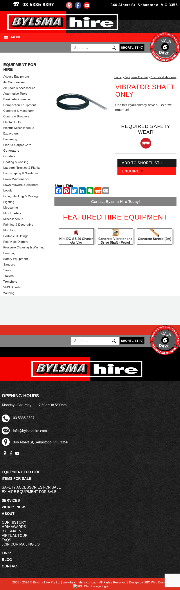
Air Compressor (14, 82)
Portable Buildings (15, 236)
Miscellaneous (13, 219)
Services (11, 500)
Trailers (8, 276)
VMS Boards (12, 287)
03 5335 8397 (46, 4)
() (132, 47)
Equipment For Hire (19, 67)
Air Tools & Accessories (19, 88)
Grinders (9, 156)
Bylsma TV (12, 531)
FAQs (6, 540)
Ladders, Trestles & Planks (21, 167)
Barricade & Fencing (17, 99)
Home (118, 77)
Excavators (11, 133)
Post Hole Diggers (15, 241)
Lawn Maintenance (16, 179)
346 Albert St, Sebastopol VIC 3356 (144, 5)
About (8, 514)
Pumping (9, 253)
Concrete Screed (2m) (154, 239)
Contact (10, 566)
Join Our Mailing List (22, 544)
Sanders (9, 264)
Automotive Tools (15, 93)
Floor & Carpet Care (17, 145)
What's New (13, 507)
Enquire (131, 171)
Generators (11, 150)
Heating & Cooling (15, 162)
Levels (7, 190)
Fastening (10, 139)
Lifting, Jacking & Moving (20, 196)
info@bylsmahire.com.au (32, 431)
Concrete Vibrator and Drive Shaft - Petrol (115, 240)
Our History (14, 522)
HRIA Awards (14, 527)
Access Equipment (16, 76)
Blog (7, 560)
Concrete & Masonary (18, 110)
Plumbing (9, 230)
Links (7, 553)
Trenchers (10, 281)
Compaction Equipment (19, 105)
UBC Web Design (156, 582)
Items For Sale (16, 478)
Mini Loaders (12, 213)
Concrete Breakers (16, 116)
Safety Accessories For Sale (31, 487)
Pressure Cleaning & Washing (24, 247)
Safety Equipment (15, 258)
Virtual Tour (15, 535)
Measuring (10, 207)
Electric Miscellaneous (18, 127)
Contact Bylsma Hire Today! (115, 201)
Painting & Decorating (18, 224)
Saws (7, 270)
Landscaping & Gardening (21, 173)
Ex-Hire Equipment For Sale (29, 492)
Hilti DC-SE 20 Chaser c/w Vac (76, 240)
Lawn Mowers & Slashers (20, 184)
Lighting (8, 202)
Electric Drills (12, 122)
